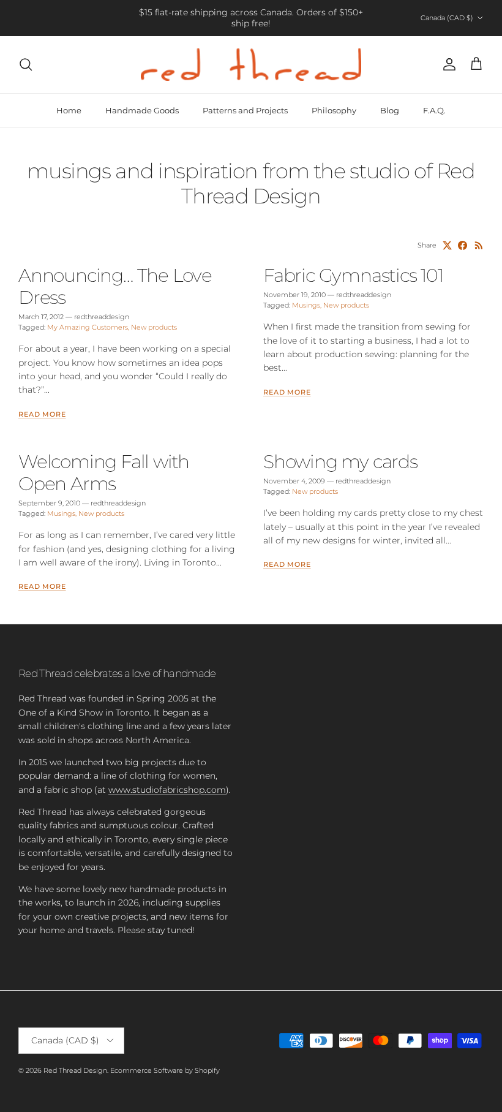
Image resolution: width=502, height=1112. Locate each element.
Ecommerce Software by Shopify (165, 1070)
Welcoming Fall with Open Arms (103, 472)
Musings (306, 305)
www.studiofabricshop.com (167, 789)
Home (68, 110)
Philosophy (334, 110)
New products (154, 327)
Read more (42, 414)
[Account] (447, 64)
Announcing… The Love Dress (115, 286)
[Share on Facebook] (462, 245)
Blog (389, 110)
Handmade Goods (142, 110)
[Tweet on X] (447, 245)
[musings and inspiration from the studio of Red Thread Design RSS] (479, 245)
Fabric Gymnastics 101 (353, 275)
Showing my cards (340, 461)
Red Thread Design (75, 1070)
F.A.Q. (434, 110)
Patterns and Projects (245, 110)
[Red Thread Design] (251, 64)
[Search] (25, 64)
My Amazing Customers (87, 327)
